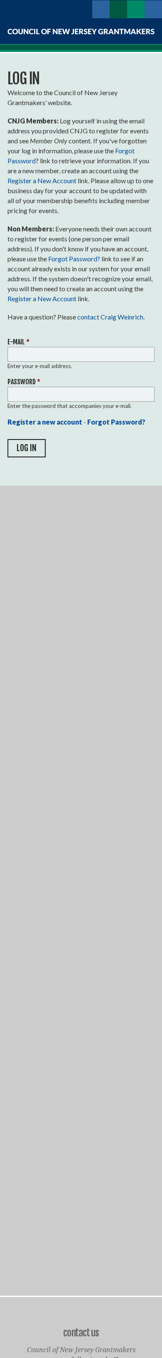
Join (118, 9)
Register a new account (44, 422)
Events (136, 9)
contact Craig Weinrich (110, 317)
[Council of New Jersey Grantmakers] (80, 31)
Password (23, 382)
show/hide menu (83, 9)
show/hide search (153, 9)
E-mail (18, 342)
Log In (101, 9)
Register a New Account (41, 180)
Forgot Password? (74, 259)
